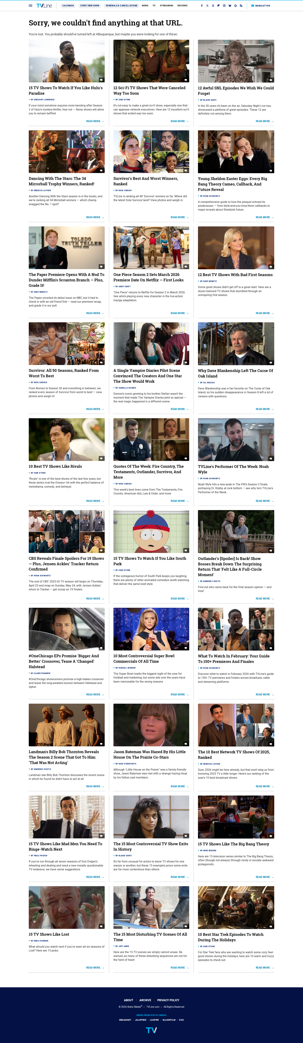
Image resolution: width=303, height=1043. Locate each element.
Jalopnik (140, 1020)
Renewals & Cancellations (121, 5)
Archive (145, 1000)
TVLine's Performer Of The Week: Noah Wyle (233, 469)
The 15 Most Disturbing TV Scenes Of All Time (150, 937)
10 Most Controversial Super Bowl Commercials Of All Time (143, 658)
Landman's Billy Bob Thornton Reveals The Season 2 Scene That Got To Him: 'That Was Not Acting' (64, 757)
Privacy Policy (168, 1000)
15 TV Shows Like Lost (49, 934)
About (128, 1000)
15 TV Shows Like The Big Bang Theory (233, 844)
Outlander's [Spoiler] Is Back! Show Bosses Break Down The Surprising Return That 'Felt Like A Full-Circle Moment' (230, 566)
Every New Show (89, 5)
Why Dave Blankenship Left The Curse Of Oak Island (235, 373)
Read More (93, 121)
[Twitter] (207, 5)
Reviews (182, 5)
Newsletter (262, 5)
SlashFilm (169, 1020)
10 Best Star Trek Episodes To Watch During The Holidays (231, 937)
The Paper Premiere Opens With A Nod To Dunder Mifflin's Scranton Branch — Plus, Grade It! (66, 280)
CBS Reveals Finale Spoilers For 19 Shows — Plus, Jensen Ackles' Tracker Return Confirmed (66, 564)
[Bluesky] (229, 5)
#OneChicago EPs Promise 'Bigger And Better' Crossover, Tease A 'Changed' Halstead (64, 661)
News (145, 5)
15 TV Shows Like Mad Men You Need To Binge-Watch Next (65, 846)
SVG (181, 1020)
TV (154, 5)
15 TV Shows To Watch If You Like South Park (149, 561)
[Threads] (213, 5)
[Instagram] (224, 5)
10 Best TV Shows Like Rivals (55, 466)
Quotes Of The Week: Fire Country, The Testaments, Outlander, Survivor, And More (148, 472)
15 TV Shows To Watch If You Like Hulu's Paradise (66, 90)
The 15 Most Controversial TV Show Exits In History (150, 846)
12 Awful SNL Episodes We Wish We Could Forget (236, 90)
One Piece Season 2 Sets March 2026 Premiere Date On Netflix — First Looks (148, 277)
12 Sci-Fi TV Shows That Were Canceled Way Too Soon (149, 90)
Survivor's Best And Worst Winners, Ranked (145, 181)
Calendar (68, 5)
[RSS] (241, 5)
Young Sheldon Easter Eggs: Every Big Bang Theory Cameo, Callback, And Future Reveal (232, 184)
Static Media (134, 1007)
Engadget (125, 1020)
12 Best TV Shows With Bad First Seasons (235, 274)
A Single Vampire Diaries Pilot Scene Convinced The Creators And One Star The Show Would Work (147, 376)
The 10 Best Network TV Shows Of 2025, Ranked (234, 754)
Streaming (166, 5)
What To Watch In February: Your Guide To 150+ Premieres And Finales (234, 658)
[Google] (235, 5)
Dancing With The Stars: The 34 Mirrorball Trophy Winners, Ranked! (61, 181)
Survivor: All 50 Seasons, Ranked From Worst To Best (64, 373)
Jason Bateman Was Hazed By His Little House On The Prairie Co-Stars (149, 754)
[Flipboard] (218, 5)
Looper (154, 1020)
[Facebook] (201, 5)
